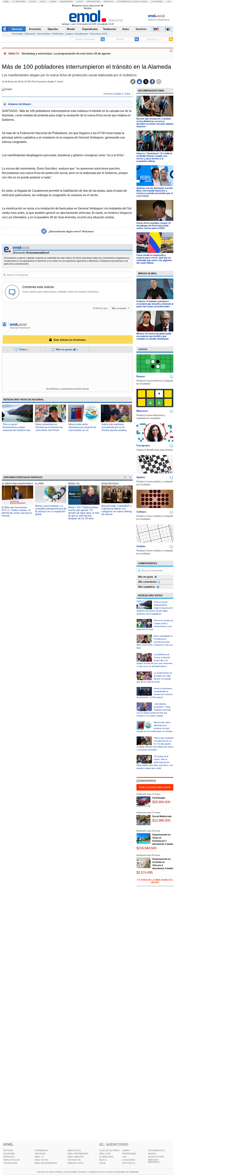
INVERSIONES (129, 1153)
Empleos (108, 2)
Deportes (53, 29)
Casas (144, 2)
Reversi (140, 376)
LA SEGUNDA (128, 1160)
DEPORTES (9, 1157)
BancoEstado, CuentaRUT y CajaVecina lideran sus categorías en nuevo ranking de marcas (116, 510)
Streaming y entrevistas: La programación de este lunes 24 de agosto (66, 53)
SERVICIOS (40, 1153)
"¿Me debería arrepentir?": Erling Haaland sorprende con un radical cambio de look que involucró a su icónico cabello (154, 710)
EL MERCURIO (106, 1157)
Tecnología (17, 34)
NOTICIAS (8, 1150)
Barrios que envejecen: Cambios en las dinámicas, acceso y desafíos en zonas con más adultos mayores (154, 122)
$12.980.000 (161, 820)
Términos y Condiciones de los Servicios (95, 1172)
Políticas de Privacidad (65, 1172)
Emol (6, 2)
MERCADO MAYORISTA (153, 1161)
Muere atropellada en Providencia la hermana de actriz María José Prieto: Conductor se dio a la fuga (155, 642)
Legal (43, 2)
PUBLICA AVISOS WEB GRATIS (155, 787)
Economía (35, 29)
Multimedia (57, 34)
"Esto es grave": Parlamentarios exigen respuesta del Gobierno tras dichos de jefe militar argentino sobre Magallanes (17, 430)
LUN (124, 1157)
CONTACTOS (74, 1160)
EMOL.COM (104, 1153)
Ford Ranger (158, 798)
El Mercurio (19, 2)
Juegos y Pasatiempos (76, 34)
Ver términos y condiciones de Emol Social (67, 389)
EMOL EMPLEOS (76, 1157)
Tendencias (109, 29)
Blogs (32, 2)
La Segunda (157, 2)
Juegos (142, 349)
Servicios (141, 29)
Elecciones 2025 (98, 34)
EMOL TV (39, 1157)
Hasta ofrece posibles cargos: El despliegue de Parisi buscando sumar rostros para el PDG (153, 226)
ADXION (152, 1153)
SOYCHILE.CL (129, 1163)
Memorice (142, 411)
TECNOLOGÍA (10, 1163)
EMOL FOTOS (41, 1160)
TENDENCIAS (41, 1150)
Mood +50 (73, 483)
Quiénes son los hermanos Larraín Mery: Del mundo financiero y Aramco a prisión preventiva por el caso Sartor (154, 192)
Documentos (44, 34)
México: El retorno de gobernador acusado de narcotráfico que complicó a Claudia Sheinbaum (153, 336)
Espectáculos (90, 29)
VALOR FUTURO (156, 1157)
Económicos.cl (125, 2)
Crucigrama (143, 445)
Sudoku (140, 546)
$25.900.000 (161, 802)
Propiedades (93, 2)
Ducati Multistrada (161, 816)
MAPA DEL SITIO (75, 1163)
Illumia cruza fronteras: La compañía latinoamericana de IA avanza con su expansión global (50, 510)
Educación (30, 34)
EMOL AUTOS (74, 1150)
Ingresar (152, 19)
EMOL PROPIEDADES (78, 1153)
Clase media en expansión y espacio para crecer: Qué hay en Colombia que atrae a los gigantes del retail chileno (154, 259)
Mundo (71, 29)
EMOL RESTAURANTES (46, 1163)
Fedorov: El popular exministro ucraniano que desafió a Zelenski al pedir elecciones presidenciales (154, 304)
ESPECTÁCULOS (12, 1160)
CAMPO (126, 1150)
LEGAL (102, 1163)
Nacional (17, 29)
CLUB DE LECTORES (109, 1150)
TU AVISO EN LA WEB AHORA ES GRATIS (155, 881)
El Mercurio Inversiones (17, 483)
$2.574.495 (144, 872)
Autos (80, 2)
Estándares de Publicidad (127, 1172)
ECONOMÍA (9, 1153)
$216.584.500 (146, 848)
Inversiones (66, 2)
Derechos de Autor (45, 1172)
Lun (168, 2)
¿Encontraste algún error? (71, 231)
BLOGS (102, 1160)
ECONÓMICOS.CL (156, 1150)
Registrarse (164, 19)
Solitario (141, 511)
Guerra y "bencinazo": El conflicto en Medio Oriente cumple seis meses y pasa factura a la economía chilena (154, 157)
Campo (52, 2)
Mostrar (87, 8)
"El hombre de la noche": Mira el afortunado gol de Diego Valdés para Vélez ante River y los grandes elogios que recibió (155, 762)
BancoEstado (110, 483)
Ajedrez (140, 477)
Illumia (39, 483)
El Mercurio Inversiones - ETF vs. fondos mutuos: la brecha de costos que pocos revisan (17, 511)
